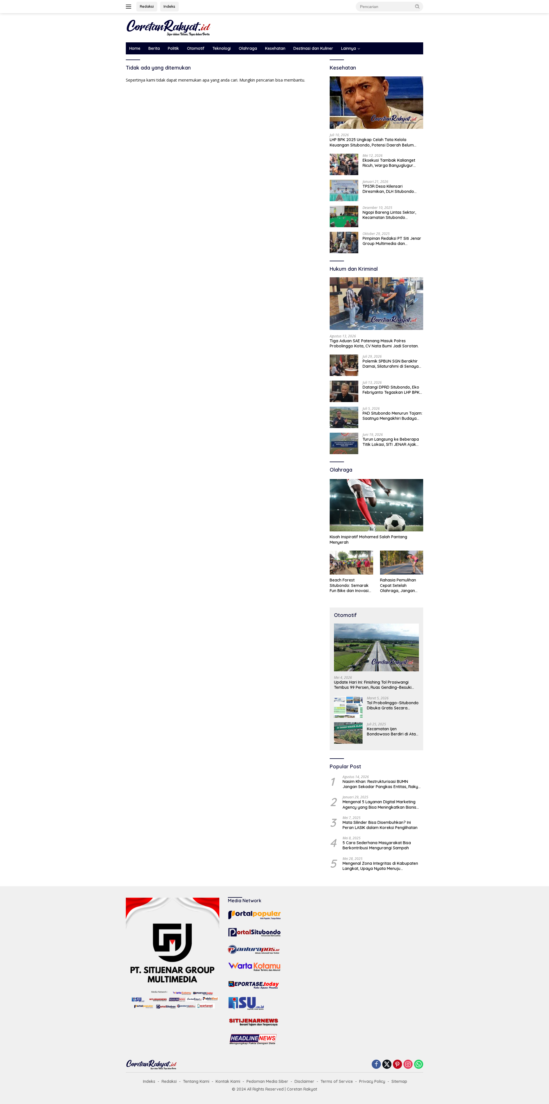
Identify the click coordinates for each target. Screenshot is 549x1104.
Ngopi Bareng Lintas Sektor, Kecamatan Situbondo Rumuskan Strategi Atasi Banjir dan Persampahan (392, 215)
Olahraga (248, 48)
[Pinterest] (397, 1065)
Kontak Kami (228, 1081)
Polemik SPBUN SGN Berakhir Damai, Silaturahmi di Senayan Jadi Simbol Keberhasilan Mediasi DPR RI (392, 364)
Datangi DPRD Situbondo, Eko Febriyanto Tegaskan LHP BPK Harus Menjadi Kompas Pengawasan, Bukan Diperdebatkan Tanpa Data (391, 390)
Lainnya (348, 48)
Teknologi (221, 48)
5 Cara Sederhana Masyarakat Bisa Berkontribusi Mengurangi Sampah (377, 845)
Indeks (169, 6)
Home (134, 48)
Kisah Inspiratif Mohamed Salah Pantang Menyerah (368, 539)
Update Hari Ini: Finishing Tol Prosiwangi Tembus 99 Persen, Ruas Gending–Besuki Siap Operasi (372, 685)
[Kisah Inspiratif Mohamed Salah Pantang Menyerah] (376, 505)
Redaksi (147, 6)
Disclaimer (304, 1081)
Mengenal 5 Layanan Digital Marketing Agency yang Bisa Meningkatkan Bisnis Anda (379, 804)
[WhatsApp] (418, 1065)
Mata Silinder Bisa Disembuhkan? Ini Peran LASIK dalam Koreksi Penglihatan (380, 825)
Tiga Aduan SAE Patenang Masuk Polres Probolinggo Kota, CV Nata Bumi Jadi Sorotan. (375, 343)
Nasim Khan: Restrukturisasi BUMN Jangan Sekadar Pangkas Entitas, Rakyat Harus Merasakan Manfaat (382, 784)
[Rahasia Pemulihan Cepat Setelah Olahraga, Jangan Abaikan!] (401, 563)
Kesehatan (275, 48)
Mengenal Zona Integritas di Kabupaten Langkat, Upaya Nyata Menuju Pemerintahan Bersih (380, 866)
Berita (154, 48)
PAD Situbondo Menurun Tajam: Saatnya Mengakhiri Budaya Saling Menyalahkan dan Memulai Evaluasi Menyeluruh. (392, 416)
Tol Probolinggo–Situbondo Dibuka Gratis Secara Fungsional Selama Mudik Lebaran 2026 (393, 705)
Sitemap (399, 1081)
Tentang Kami (196, 1081)
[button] (417, 6)
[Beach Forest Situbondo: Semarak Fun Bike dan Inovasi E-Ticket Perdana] (351, 563)
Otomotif (195, 48)
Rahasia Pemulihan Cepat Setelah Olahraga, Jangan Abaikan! (398, 585)
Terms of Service (337, 1081)
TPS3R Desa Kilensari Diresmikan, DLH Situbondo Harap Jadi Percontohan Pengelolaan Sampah (388, 189)
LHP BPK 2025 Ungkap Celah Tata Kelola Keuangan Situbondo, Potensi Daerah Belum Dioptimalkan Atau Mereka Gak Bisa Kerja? (372, 142)
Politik (173, 48)
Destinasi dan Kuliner (313, 48)
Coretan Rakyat (302, 1089)
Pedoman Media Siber (267, 1081)
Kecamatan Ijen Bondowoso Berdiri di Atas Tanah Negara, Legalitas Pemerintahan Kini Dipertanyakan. (392, 731)
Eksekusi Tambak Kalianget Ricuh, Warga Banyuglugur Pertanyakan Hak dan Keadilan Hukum (392, 163)
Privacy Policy (372, 1081)
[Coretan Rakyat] (169, 27)
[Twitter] (386, 1065)
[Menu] (130, 6)
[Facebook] (376, 1065)
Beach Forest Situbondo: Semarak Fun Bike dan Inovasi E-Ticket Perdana (349, 585)
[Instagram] (408, 1065)
